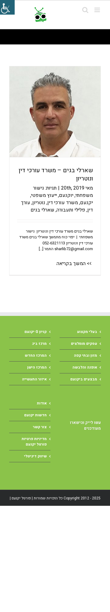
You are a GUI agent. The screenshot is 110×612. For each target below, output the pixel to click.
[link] (66, 15)
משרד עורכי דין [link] (62, 202)
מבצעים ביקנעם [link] (83, 379)
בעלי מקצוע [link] (87, 331)
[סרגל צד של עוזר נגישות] (7, 7)
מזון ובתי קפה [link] (85, 355)
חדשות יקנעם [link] (35, 415)
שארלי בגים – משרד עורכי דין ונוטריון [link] (56, 174)
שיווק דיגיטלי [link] (35, 456)
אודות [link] (42, 403)
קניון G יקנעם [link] (35, 331)
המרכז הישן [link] (37, 367)
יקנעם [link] (86, 202)
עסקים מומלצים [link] (84, 343)
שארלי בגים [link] (42, 210)
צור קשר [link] (40, 427)
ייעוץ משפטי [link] (44, 195)
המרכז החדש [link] (36, 355)
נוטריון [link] (38, 202)
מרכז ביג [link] (39, 343)
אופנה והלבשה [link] (84, 367)
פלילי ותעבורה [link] (71, 210)
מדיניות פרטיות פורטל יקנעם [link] (34, 441)
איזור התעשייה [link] (34, 379)
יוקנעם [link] (66, 195)
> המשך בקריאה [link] (73, 263)
